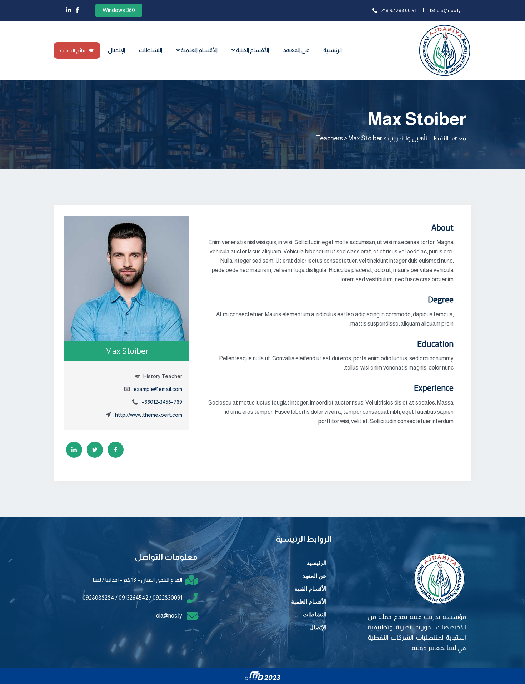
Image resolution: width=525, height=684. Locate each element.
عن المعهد (296, 50)
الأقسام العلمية (199, 50)
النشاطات (150, 50)
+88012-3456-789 (161, 402)
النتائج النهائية (74, 50)
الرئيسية (332, 50)
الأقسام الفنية (252, 50)
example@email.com (158, 389)
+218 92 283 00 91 (397, 10)
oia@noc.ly (449, 10)
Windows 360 (118, 10)
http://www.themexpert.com (148, 415)
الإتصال (116, 50)
